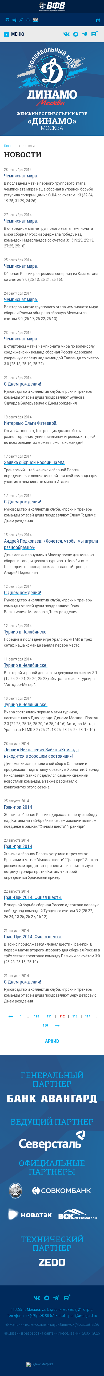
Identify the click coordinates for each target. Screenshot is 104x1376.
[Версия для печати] (28, 19)
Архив (52, 1041)
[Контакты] (7, 19)
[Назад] (11, 1016)
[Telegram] (84, 34)
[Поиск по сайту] (21, 20)
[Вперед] (57, 1025)
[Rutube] (94, 34)
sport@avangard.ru (81, 1315)
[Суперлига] (52, 6)
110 (36, 1016)
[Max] (76, 34)
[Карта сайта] (14, 20)
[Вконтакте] (66, 34)
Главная (10, 146)
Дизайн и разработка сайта (31, 1333)
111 (49, 1016)
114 (87, 1016)
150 (45, 1025)
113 (75, 1016)
